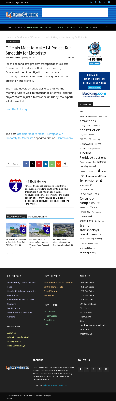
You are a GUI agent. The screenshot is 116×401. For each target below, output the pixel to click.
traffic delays (89, 229)
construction (90, 130)
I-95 (82, 176)
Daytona (83, 134)
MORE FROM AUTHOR (38, 217)
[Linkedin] (45, 164)
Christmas (96, 125)
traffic (84, 225)
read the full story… (17, 109)
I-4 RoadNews (20, 37)
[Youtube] (108, 2)
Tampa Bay (85, 212)
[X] (104, 2)
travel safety (85, 239)
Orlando (87, 198)
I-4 (97, 170)
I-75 (104, 171)
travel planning (90, 234)
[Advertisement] (75, 12)
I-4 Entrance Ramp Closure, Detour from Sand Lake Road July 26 (63, 242)
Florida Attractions (93, 157)
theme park (86, 216)
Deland (91, 135)
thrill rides (99, 221)
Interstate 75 (86, 185)
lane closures (89, 193)
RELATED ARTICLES (16, 217)
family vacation (94, 148)
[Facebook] (86, 2)
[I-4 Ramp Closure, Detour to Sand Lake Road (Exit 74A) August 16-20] (16, 230)
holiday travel (88, 166)
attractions (88, 120)
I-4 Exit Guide (14, 57)
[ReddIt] (58, 164)
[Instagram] (91, 2)
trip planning (97, 239)
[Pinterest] (95, 2)
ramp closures (90, 202)
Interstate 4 (91, 180)
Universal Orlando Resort (89, 243)
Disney (96, 139)
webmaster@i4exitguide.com (55, 385)
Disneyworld (87, 143)
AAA (81, 112)
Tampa (93, 207)
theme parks (86, 220)
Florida (85, 153)
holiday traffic (99, 162)
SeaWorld (84, 207)
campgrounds (85, 126)
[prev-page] (7, 253)
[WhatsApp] (52, 164)
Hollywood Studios (86, 172)
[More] (65, 164)
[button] (107, 27)
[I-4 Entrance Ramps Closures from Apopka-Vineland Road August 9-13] (39, 230)
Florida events (85, 162)
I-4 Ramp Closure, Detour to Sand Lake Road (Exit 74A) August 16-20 (16, 242)
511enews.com (64, 138)
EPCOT (98, 144)
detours (85, 139)
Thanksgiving (96, 212)
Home (8, 37)
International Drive (96, 176)
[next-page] (12, 253)
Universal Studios (87, 248)
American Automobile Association (93, 116)
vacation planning (88, 252)
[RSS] (100, 2)
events (83, 148)
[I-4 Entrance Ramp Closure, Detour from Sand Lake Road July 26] (63, 230)
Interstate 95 (86, 189)
